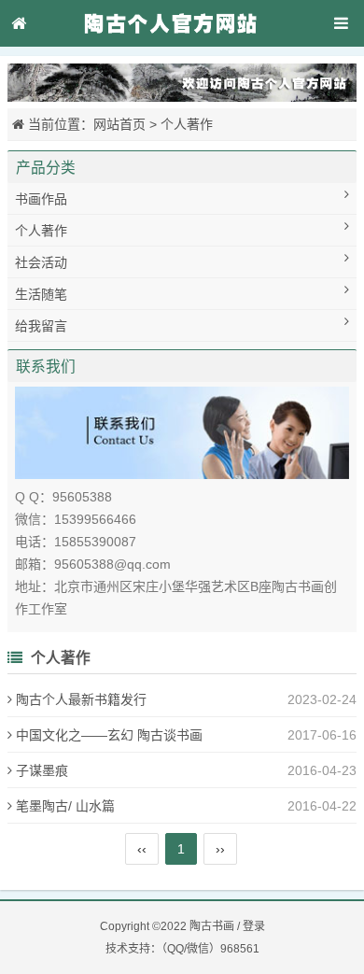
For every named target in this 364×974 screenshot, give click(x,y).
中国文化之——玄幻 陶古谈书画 (109, 734)
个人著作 (187, 124)
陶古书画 (211, 926)
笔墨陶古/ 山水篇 (65, 805)
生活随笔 (41, 294)
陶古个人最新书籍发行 (81, 699)
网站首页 (119, 124)
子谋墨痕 (42, 770)
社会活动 (41, 262)
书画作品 (41, 198)
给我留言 (41, 325)
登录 (254, 926)
